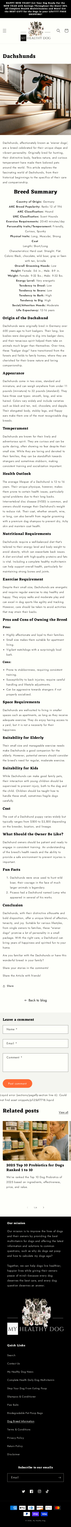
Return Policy (15, 1446)
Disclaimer (13, 1454)
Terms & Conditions (19, 1429)
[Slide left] (27, 1207)
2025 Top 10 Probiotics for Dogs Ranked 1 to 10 (35, 1168)
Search (11, 1355)
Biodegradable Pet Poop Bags (25, 1413)
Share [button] (10, 986)
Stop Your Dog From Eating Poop (27, 1388)
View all (63, 1112)
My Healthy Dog (39, 1521)
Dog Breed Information (20, 1421)
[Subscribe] (60, 1477)
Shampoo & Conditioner (21, 1396)
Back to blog (38, 1000)
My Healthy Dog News (20, 1372)
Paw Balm (13, 1405)
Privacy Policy (15, 1438)
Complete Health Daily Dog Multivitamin (30, 1380)
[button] (5, 31)
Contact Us (13, 1363)
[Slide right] (44, 1207)
